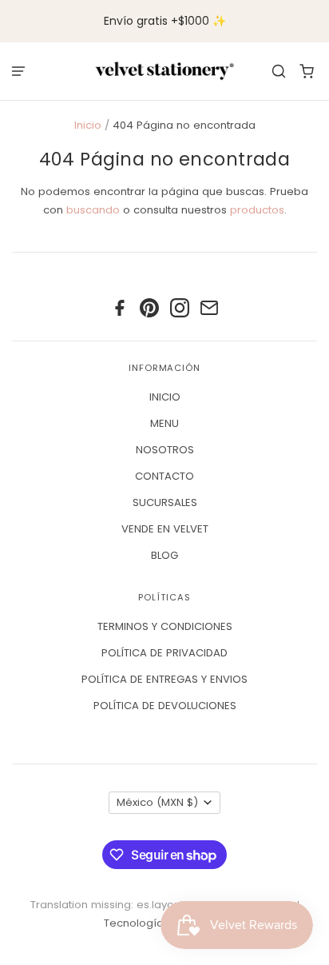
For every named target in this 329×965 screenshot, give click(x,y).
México (157, 802)
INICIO (164, 397)
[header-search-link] (279, 71)
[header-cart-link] (307, 71)
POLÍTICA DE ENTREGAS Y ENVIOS (164, 679)
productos (257, 209)
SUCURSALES (165, 502)
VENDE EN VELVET (164, 528)
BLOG (164, 555)
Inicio (87, 125)
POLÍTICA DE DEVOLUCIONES (164, 705)
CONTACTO (164, 476)
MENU (164, 423)
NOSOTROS (165, 449)
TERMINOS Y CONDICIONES (164, 626)
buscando (93, 209)
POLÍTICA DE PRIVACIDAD (164, 652)
